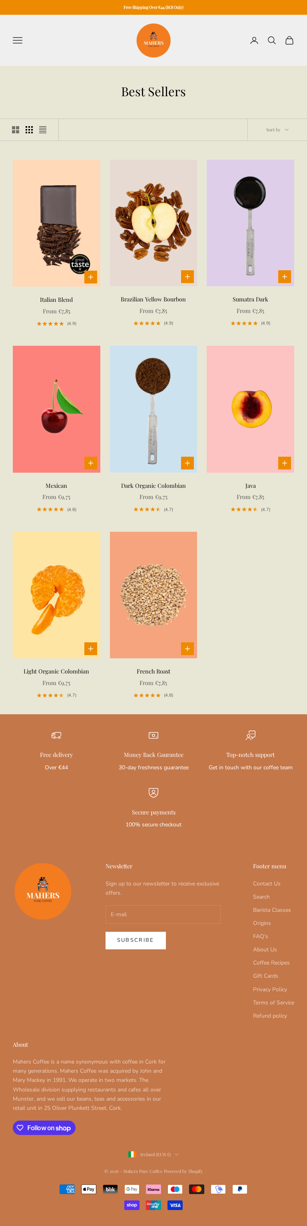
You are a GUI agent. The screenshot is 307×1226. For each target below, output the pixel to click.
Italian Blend (56, 299)
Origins (262, 923)
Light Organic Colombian (56, 671)
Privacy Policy (270, 989)
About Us (265, 949)
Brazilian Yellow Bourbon (153, 299)
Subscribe (135, 940)
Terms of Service (273, 1002)
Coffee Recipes (271, 963)
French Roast (153, 671)
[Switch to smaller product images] (29, 130)
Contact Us (267, 883)
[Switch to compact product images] (42, 130)
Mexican (56, 485)
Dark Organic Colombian (153, 485)
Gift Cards (265, 976)
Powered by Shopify (183, 1171)
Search (261, 897)
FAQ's (260, 936)
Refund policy (270, 1016)
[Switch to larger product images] (15, 130)
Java (250, 485)
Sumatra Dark (250, 299)
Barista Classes (272, 910)
